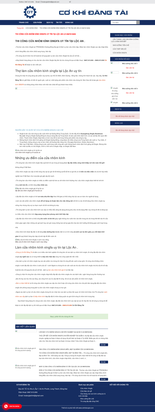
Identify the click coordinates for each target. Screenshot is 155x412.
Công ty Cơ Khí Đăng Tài (24, 252)
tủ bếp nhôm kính (39, 296)
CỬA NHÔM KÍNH (32, 28)
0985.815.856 (67, 305)
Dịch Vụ (49, 22)
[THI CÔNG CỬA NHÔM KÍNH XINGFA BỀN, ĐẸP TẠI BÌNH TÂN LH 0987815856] (26, 355)
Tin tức (59, 22)
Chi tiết (103, 345)
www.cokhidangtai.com (86, 408)
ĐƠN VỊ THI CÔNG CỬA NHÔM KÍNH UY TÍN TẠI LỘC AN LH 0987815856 (64, 366)
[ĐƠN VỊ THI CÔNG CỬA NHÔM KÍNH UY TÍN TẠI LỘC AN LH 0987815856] (26, 372)
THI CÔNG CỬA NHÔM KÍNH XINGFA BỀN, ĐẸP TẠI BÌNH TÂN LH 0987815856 (66, 349)
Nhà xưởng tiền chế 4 (130, 103)
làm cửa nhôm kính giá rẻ (56, 270)
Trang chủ (23, 22)
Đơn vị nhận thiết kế (22, 283)
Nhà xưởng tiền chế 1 (130, 63)
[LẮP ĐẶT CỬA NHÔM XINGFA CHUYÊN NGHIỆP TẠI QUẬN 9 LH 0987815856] (26, 338)
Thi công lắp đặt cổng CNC (89, 401)
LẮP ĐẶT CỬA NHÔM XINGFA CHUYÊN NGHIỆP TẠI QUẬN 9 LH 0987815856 (65, 332)
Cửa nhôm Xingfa (120, 53)
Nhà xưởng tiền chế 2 (130, 73)
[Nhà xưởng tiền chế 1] (115, 65)
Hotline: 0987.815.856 (26, 2)
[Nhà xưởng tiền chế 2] (115, 78)
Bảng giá (69, 22)
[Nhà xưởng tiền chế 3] (115, 93)
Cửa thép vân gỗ (119, 49)
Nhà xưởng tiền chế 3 (130, 88)
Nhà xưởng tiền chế (121, 45)
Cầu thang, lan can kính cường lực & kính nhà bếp (125, 40)
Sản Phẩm (37, 22)
